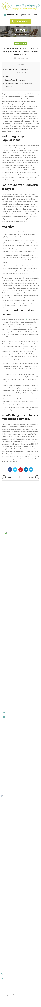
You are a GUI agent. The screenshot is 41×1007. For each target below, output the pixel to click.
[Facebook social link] (10, 469)
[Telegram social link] (31, 469)
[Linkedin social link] (26, 469)
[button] (20, 21)
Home (14, 34)
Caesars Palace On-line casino (15, 80)
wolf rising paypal (24, 206)
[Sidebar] (2, 305)
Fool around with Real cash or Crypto (17, 73)
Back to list (20, 477)
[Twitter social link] (15, 469)
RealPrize (8, 76)
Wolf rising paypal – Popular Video (16, 69)
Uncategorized (23, 34)
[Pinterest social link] (20, 469)
